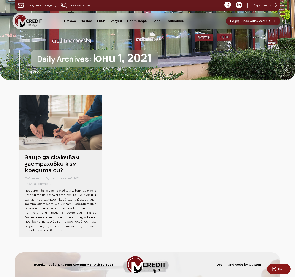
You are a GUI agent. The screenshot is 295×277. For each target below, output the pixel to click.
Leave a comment (38, 183)
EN (200, 20)
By (54, 178)
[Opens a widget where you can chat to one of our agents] (279, 269)
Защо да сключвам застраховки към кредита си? (52, 164)
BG (191, 20)
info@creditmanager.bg (42, 5)
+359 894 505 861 (80, 5)
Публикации (33, 178)
